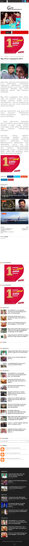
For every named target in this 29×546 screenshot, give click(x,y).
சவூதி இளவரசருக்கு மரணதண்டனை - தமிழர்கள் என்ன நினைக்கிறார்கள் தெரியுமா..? (17, 430)
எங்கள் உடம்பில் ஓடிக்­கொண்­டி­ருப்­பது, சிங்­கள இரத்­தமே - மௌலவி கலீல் (17, 323)
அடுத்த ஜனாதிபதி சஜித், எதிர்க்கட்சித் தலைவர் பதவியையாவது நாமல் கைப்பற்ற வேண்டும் (18, 351)
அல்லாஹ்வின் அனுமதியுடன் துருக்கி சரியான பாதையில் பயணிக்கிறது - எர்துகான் (16, 505)
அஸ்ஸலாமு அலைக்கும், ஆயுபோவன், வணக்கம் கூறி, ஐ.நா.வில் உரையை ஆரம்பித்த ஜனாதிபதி (17, 406)
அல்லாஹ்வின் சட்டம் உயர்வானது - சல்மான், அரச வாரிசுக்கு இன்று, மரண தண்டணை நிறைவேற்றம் (17, 312)
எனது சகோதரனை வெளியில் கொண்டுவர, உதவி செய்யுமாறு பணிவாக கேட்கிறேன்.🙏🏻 (18, 335)
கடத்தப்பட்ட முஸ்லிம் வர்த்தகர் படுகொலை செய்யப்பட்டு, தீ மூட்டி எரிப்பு (18, 423)
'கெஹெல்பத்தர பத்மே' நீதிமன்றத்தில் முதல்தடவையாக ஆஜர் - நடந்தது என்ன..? (14, 196)
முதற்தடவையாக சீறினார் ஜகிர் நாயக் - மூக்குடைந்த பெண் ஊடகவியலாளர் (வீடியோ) (17, 399)
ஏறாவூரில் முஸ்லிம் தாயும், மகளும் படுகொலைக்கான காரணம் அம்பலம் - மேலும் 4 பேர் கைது (17, 393)
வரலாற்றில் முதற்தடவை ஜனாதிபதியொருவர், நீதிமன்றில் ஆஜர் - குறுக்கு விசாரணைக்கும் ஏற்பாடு (17, 412)
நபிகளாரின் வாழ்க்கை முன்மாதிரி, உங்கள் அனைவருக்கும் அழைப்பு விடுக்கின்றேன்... (14, 208)
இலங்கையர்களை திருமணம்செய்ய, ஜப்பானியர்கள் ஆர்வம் (16, 386)
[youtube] (27, 1)
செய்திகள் (6, 56)
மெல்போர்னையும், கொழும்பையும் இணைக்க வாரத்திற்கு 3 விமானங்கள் (14, 221)
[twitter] (25, 1)
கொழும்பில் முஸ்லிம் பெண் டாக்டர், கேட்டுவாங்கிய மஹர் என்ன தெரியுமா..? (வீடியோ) (17, 318)
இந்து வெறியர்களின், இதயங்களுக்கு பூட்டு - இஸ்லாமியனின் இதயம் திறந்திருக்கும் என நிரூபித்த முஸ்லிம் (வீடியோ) (18, 330)
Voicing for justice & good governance (12, 448)
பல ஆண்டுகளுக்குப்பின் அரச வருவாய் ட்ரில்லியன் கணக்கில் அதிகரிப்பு (16, 364)
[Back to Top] (14, 544)
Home (2, 32)
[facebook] (23, 1)
